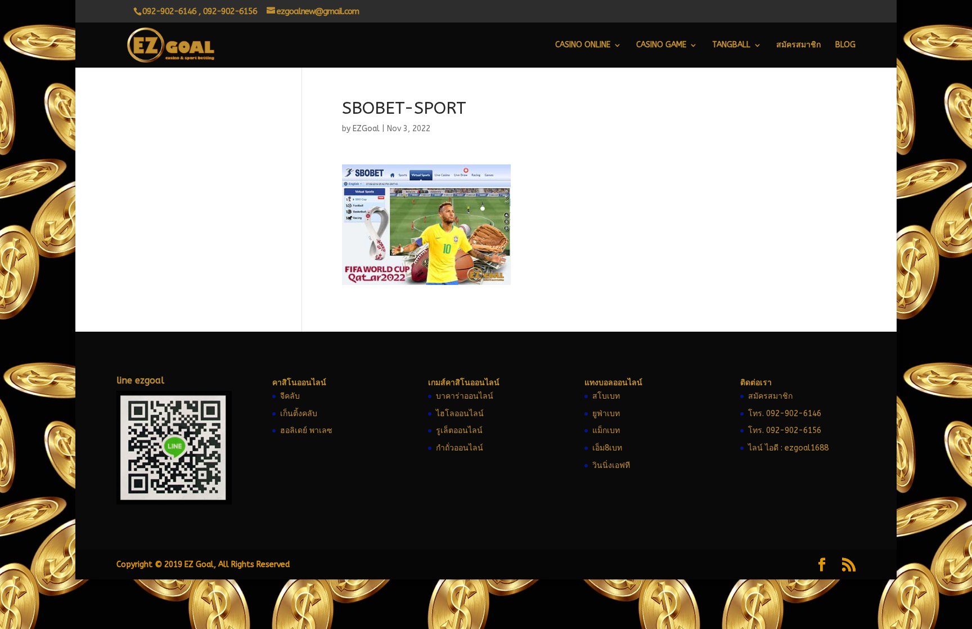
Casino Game (661, 45)
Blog (845, 45)
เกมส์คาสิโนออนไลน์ (464, 382)
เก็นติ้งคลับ (298, 413)
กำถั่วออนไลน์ (459, 448)
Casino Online (582, 45)
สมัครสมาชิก (798, 45)
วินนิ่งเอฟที (611, 465)
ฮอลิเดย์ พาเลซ (306, 430)
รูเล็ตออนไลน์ (459, 430)
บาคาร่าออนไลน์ (464, 396)
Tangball (731, 45)
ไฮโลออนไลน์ (460, 413)
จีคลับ (290, 396)
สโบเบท (606, 396)
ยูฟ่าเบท (606, 413)
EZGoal (366, 128)
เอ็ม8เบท (607, 448)
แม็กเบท (606, 430)
